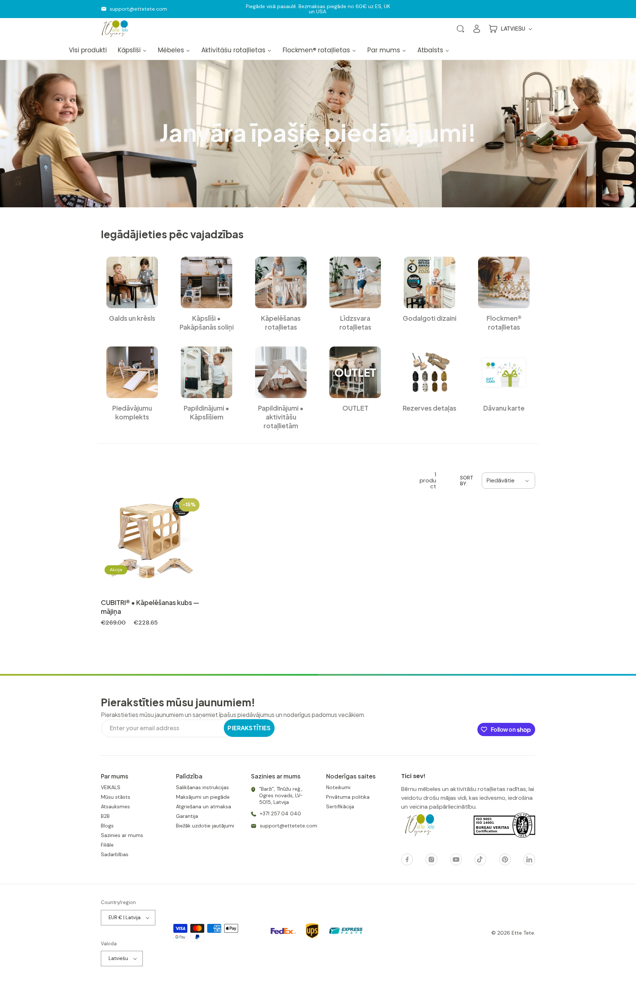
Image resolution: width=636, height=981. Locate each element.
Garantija (187, 816)
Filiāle (107, 844)
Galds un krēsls (132, 318)
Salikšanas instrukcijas (202, 787)
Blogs (107, 825)
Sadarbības (114, 854)
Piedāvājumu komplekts (132, 412)
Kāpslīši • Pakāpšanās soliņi (207, 322)
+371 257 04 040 (280, 813)
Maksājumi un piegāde (203, 796)
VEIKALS (110, 787)
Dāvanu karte (503, 408)
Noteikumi (338, 787)
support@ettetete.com (138, 9)
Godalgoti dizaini (429, 318)
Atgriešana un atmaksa (203, 806)
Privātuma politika (348, 796)
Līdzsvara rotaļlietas (355, 322)
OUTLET (355, 408)
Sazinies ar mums (122, 835)
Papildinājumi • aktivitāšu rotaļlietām (281, 417)
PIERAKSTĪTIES (249, 728)
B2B (105, 816)
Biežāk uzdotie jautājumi (205, 825)
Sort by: (466, 480)
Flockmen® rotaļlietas (504, 322)
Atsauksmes (115, 806)
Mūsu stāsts (115, 796)
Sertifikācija (340, 806)
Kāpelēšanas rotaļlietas (281, 322)
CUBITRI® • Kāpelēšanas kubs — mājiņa (150, 606)
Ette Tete (523, 932)
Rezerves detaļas (429, 408)
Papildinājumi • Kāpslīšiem (206, 412)
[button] (460, 29)
